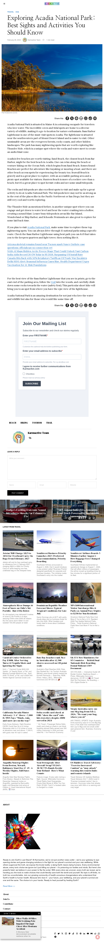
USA (17, 12)
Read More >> (9, 886)
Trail (49, 422)
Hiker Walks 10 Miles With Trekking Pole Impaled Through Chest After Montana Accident (26, 923)
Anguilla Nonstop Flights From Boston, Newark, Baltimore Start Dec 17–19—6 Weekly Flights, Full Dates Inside (18, 768)
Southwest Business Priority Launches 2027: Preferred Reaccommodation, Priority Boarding (51, 557)
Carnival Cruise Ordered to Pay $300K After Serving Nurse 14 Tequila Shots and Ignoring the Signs (17, 661)
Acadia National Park (38, 227)
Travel (10, 12)
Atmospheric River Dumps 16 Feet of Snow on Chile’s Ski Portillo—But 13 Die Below (18, 608)
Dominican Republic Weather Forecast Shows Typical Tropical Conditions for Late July (52, 609)
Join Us (6, 899)
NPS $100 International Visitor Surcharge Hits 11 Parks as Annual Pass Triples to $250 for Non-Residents (86, 609)
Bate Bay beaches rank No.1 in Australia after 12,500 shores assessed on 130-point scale (52, 661)
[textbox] (52, 870)
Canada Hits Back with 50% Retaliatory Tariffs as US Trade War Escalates (47, 258)
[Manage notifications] (97, 937)
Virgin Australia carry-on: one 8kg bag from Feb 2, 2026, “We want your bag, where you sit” (84, 713)
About (6, 894)
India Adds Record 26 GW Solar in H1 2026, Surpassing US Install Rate (45, 254)
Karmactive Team (34, 40)
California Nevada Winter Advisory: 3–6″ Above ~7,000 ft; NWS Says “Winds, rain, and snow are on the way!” (18, 716)
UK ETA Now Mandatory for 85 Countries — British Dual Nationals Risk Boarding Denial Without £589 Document (85, 663)
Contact (6, 908)
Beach (12, 422)
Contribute (8, 903)
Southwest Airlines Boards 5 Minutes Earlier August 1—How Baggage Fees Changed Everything (85, 557)
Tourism (37, 422)
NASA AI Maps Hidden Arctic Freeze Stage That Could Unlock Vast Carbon (48, 251)
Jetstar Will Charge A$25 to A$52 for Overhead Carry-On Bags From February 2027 (18, 556)
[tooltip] (67, 118)
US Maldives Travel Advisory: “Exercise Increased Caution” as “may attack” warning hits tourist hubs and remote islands (86, 768)
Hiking (24, 422)
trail (53, 282)
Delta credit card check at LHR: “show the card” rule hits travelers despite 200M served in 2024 (51, 716)
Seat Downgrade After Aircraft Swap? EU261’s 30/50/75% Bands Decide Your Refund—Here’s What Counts (50, 768)
